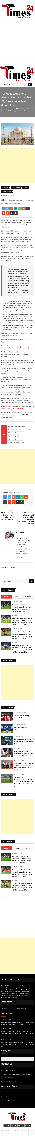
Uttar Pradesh (7, 191)
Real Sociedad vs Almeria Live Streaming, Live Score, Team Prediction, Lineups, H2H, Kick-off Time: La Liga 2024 (17, 1033)
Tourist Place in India (13, 442)
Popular (17, 596)
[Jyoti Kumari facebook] (17, 200)
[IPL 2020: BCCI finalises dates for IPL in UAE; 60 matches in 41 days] (7, 740)
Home (4, 109)
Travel (25, 187)
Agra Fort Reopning (20, 426)
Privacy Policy (5, 1097)
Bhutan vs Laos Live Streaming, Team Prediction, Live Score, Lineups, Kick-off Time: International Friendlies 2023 (23, 782)
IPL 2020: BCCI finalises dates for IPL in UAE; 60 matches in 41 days (24, 742)
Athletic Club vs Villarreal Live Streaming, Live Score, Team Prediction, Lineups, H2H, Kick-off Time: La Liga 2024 (17, 1044)
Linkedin (21, 409)
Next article (29, 511)
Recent (6, 596)
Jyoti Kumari (20, 532)
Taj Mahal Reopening (13, 436)
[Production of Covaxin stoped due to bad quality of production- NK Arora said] (7, 752)
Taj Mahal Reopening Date (15, 439)
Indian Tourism (27, 429)
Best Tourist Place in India (14, 429)
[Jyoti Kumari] (21, 200)
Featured (9, 109)
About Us (4, 1008)
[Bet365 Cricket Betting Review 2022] (7, 716)
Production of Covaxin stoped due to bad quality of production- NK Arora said (23, 754)
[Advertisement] (17, 46)
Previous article (6, 511)
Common (28, 596)
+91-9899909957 (9, 1078)
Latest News (16, 187)
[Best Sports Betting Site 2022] (7, 728)
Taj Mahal (10, 433)
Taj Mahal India (19, 433)
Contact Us (4, 1093)
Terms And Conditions (8, 1101)
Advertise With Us (22, 1008)
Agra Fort (10, 426)
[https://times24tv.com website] (19, 200)
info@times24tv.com (11, 1081)
